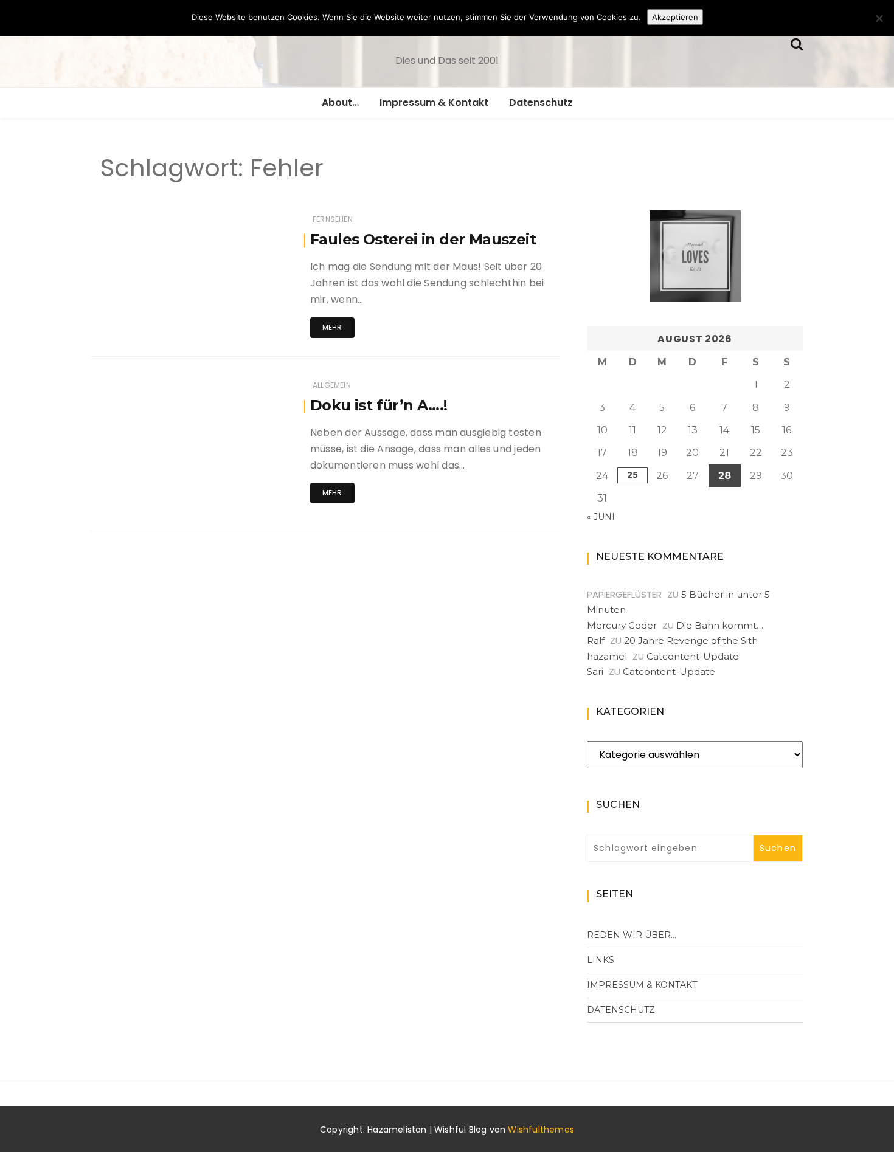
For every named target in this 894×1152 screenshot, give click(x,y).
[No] (879, 18)
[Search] (797, 42)
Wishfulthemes (541, 1129)
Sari (595, 671)
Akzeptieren (675, 17)
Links (600, 959)
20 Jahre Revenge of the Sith (691, 640)
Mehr (332, 327)
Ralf (596, 640)
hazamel (607, 656)
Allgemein (332, 385)
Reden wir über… (631, 935)
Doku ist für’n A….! (379, 405)
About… (340, 102)
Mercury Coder (622, 625)
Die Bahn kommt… (719, 625)
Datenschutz (541, 102)
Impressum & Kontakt (433, 102)
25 (632, 474)
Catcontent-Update (692, 656)
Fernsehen (333, 219)
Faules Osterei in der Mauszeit (423, 239)
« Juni (601, 516)
